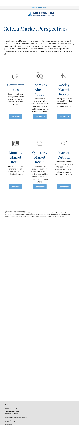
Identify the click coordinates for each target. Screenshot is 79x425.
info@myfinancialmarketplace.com (16, 417)
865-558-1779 (14, 408)
